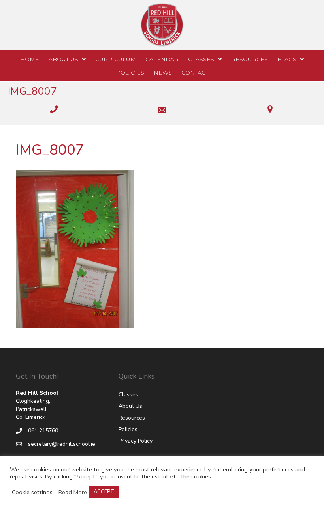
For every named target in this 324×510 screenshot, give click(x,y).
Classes (128, 394)
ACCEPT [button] (104, 491)
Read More (72, 492)
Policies (128, 429)
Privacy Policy (136, 441)
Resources (132, 418)
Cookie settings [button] (32, 492)
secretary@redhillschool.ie (61, 444)
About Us (130, 406)
